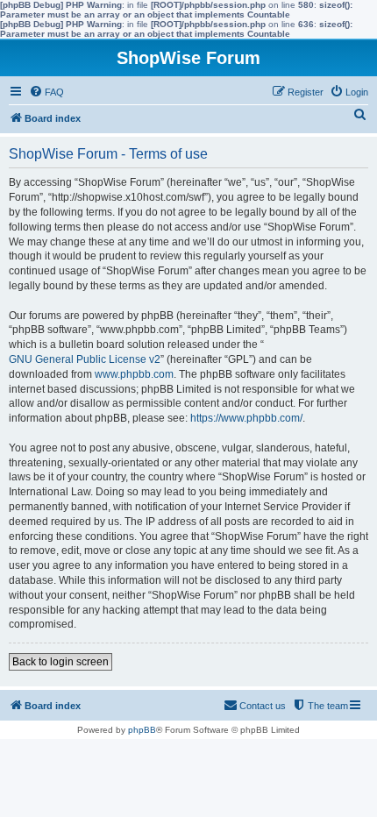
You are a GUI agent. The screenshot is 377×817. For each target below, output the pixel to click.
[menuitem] (46, 92)
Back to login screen (60, 662)
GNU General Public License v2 (84, 359)
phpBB (142, 730)
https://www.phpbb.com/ (246, 418)
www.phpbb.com (134, 374)
